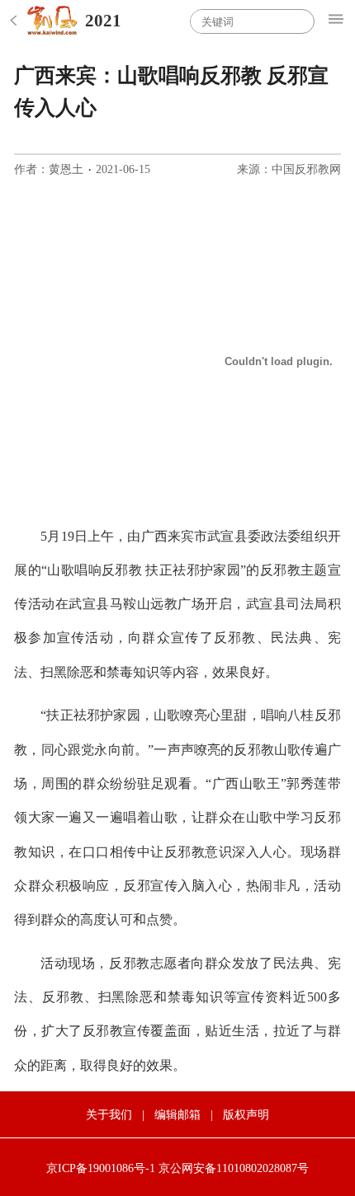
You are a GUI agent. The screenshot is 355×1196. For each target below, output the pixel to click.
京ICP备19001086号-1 (100, 1168)
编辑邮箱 (177, 1115)
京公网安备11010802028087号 (234, 1168)
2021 (103, 21)
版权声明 (246, 1115)
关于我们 (109, 1115)
